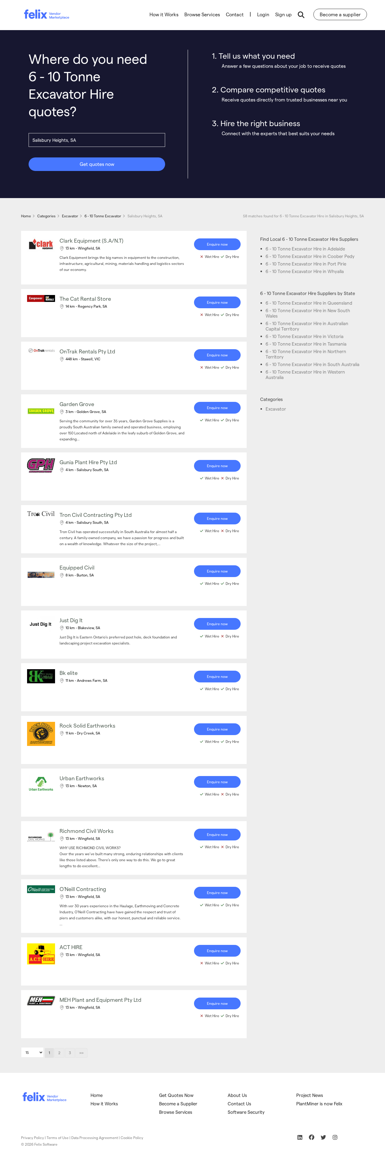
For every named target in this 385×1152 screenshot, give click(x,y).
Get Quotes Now (176, 1095)
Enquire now (217, 244)
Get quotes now (97, 164)
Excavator (276, 408)
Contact (235, 14)
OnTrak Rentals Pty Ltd (87, 351)
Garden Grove (77, 404)
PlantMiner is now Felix (319, 1103)
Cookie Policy (132, 1137)
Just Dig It (71, 620)
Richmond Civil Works (86, 831)
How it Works (163, 14)
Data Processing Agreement (94, 1137)
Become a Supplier (178, 1103)
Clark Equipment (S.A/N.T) (91, 240)
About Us (237, 1095)
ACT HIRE (71, 947)
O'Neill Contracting (83, 889)
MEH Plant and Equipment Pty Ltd (100, 999)
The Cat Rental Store (85, 298)
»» (81, 1053)
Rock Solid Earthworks (87, 725)
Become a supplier (340, 14)
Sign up (283, 14)
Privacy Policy (32, 1137)
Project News (309, 1095)
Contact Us (239, 1103)
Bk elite (69, 672)
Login (263, 14)
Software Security (246, 1112)
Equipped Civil (77, 567)
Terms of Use (58, 1137)
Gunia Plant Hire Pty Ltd (88, 462)
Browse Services (202, 14)
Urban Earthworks (82, 778)
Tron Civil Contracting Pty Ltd (96, 514)
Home (97, 1095)
